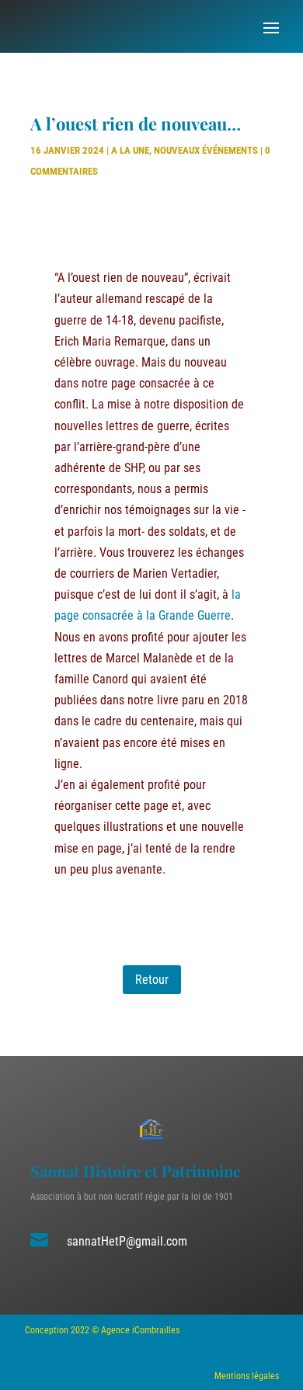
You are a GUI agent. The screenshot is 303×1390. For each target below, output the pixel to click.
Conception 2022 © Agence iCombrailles (102, 1330)
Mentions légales (246, 1376)
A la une (130, 150)
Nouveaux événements (206, 150)
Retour (152, 979)
